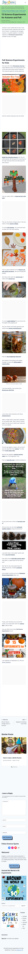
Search (3, 903)
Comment (6, 801)
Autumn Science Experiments (8, 10)
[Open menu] (25, 3)
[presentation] (14, 745)
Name (5, 820)
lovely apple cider (10, 450)
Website (5, 832)
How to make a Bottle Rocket (12, 758)
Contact (25, 916)
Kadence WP (19, 950)
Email (4, 826)
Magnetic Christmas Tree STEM (21, 721)
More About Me (14, 865)
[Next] (24, 751)
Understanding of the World (18, 11)
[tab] (11, 766)
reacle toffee (6, 364)
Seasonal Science (6, 11)
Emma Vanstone (6, 20)
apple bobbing (11, 321)
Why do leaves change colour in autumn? (6, 722)
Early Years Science (21, 10)
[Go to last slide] (4, 751)
